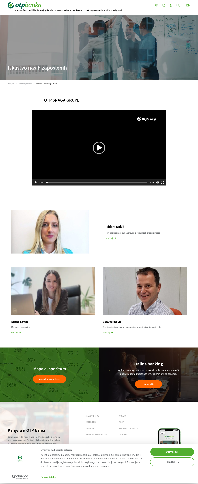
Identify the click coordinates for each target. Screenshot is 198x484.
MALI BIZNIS (91, 422)
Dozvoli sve (172, 451)
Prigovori (117, 10)
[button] (99, 148)
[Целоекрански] (162, 182)
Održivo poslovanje (94, 10)
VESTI (121, 422)
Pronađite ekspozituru (49, 379)
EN (188, 5)
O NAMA (122, 416)
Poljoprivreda (46, 10)
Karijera (108, 10)
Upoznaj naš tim (25, 84)
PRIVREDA (90, 428)
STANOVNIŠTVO (92, 416)
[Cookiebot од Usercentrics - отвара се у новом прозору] (20, 477)
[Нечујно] (157, 182)
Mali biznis (34, 10)
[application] (99, 147)
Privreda (58, 10)
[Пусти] (35, 182)
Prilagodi (170, 462)
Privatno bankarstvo (73, 10)
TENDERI (123, 434)
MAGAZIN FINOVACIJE (128, 428)
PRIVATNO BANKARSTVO (96, 434)
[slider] (96, 182)
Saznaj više (148, 384)
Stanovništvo (21, 10)
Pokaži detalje (48, 477)
